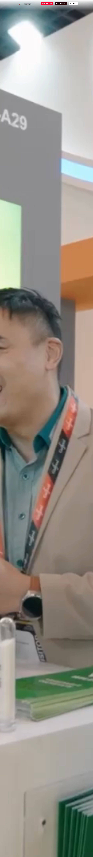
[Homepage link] (24, 3)
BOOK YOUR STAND (47, 3)
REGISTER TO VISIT (61, 3)
